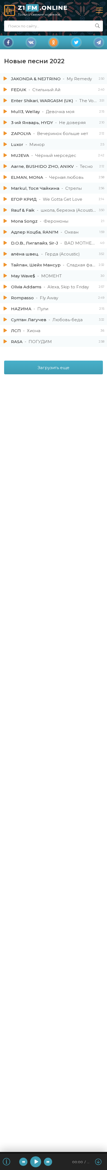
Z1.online (42, 10)
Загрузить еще (53, 367)
